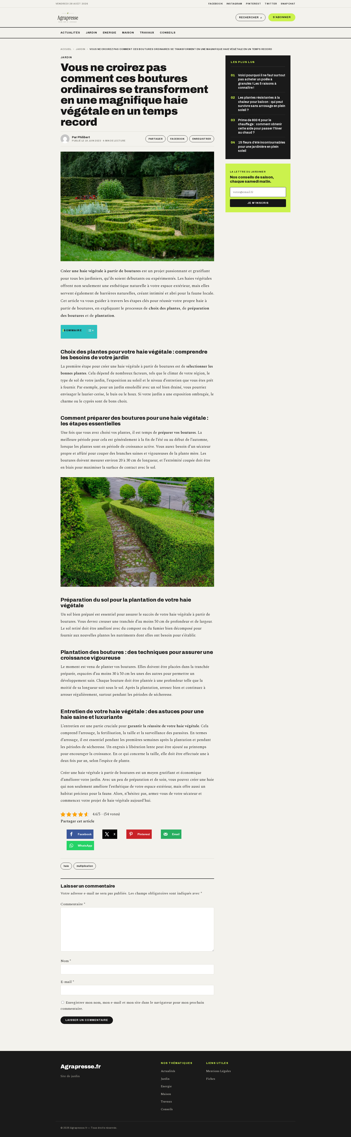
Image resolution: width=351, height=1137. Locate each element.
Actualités (70, 32)
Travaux (147, 32)
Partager (155, 139)
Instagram (234, 3)
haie (66, 866)
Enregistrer (201, 139)
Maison (128, 32)
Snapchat (288, 3)
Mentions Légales (218, 1071)
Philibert (84, 137)
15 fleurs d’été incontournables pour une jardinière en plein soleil (261, 146)
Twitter (271, 3)
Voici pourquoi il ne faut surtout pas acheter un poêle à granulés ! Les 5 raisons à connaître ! (261, 81)
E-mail (67, 982)
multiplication (85, 866)
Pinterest (253, 3)
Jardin (91, 32)
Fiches (210, 1079)
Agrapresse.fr (81, 1067)
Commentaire (73, 904)
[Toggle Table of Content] (88, 330)
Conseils (167, 32)
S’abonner (282, 17)
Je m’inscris (257, 203)
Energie (109, 32)
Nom (66, 961)
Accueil (66, 49)
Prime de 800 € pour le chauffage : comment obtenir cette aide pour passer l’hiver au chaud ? (260, 126)
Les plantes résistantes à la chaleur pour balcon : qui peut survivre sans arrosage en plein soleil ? (261, 104)
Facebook (215, 3)
